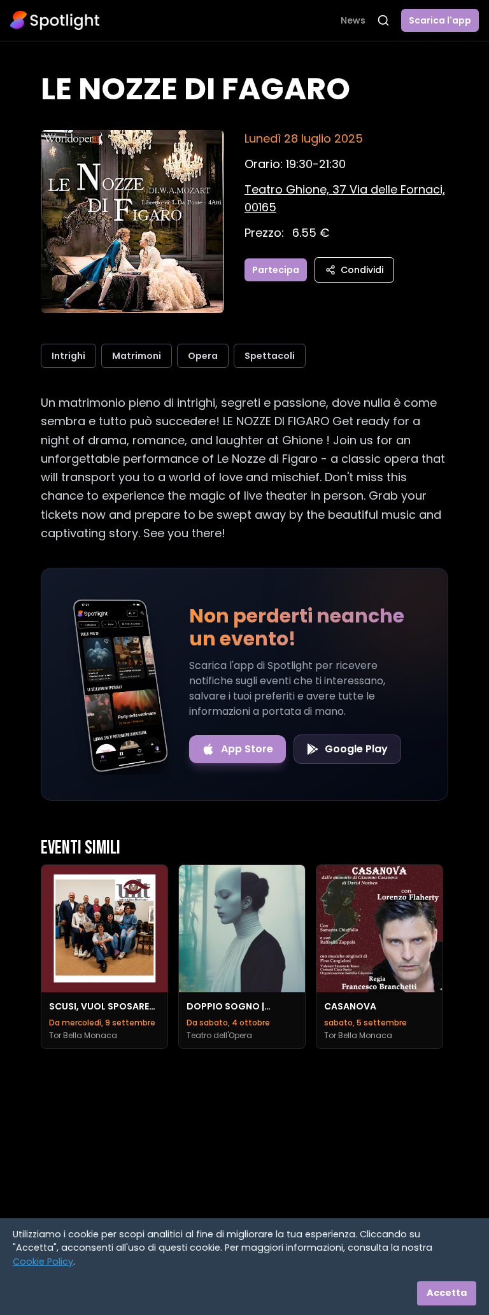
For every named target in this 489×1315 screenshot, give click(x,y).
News (353, 20)
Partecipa (275, 270)
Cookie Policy (43, 1261)
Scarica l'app (440, 20)
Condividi (362, 270)
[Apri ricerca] (383, 20)
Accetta (447, 1292)
